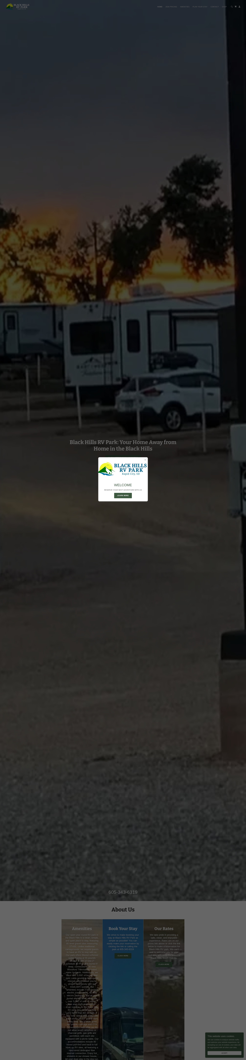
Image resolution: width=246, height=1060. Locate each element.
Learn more (123, 495)
